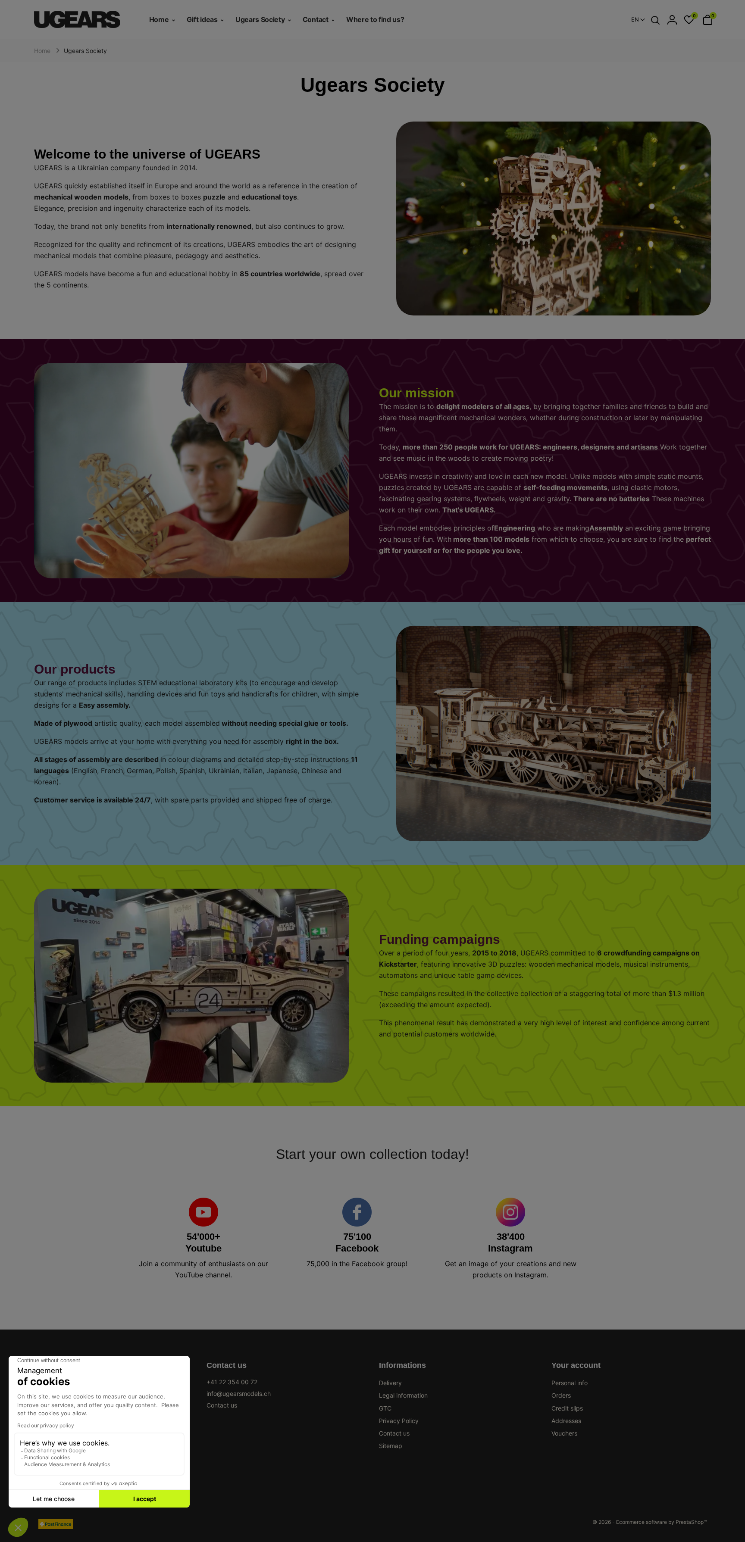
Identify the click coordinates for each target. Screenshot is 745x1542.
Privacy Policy (399, 1420)
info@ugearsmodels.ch (239, 1393)
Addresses (566, 1420)
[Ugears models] (85, 19)
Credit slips (567, 1408)
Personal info (569, 1382)
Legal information (403, 1395)
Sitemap (390, 1445)
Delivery (390, 1382)
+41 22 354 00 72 (232, 1382)
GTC (385, 1408)
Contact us (222, 1405)
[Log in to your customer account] (672, 20)
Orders (561, 1395)
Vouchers (564, 1433)
